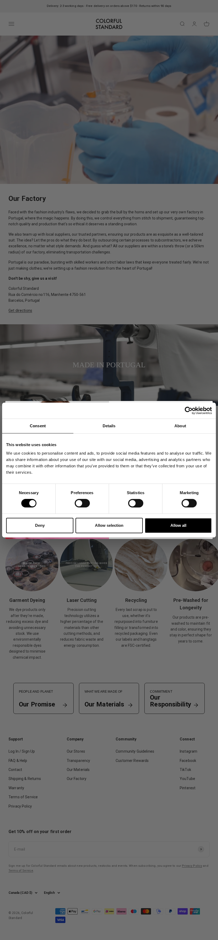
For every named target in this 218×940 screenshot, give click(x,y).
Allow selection (109, 525)
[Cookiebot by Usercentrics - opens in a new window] (188, 411)
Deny (40, 525)
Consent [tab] (38, 426)
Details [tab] (109, 426)
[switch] (82, 503)
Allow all (178, 525)
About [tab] (180, 426)
